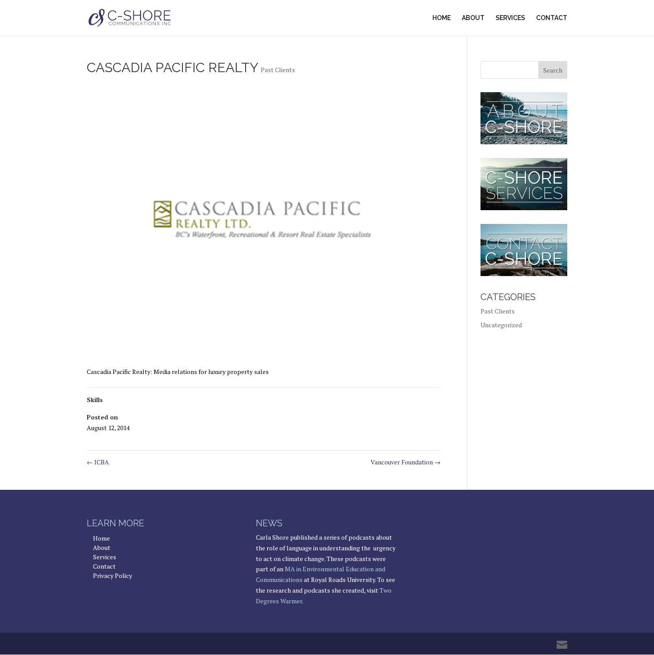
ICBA (98, 462)
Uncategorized (501, 325)
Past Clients (278, 69)
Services (510, 18)
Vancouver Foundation (405, 462)
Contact (551, 18)
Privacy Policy (112, 575)
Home (441, 18)
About (473, 18)
